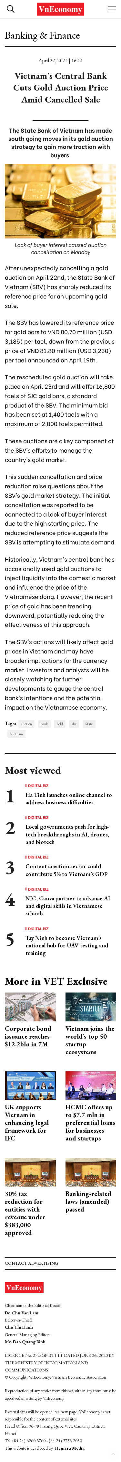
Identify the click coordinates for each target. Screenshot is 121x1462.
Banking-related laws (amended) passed (88, 1201)
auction (26, 723)
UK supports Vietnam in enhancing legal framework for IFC (27, 1122)
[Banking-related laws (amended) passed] (91, 1171)
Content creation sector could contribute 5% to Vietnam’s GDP (66, 869)
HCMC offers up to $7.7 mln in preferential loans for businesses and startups (91, 1122)
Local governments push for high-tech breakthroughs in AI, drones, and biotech (67, 834)
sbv (74, 723)
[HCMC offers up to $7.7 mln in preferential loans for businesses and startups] (91, 1084)
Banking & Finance (42, 35)
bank (44, 723)
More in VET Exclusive (56, 981)
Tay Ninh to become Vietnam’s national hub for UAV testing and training (66, 945)
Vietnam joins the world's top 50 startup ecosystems (90, 1040)
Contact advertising (31, 1263)
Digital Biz (38, 785)
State (89, 723)
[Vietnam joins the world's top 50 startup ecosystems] (91, 1006)
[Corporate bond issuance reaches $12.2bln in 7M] (30, 1006)
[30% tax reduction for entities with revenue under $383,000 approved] (30, 1171)
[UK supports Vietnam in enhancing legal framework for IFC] (30, 1084)
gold (60, 723)
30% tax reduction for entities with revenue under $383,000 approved (25, 1213)
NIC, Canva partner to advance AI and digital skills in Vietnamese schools (67, 906)
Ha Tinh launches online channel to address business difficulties (68, 798)
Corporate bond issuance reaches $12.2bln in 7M (28, 1036)
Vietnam (16, 734)
